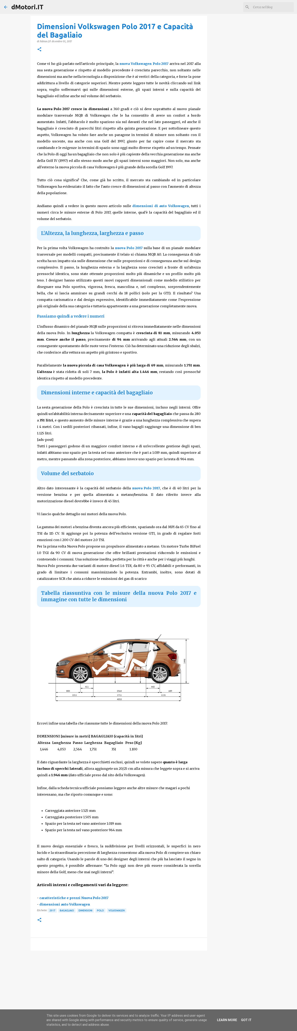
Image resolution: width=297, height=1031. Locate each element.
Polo (100, 910)
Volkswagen (116, 910)
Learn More (227, 1020)
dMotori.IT (27, 7)
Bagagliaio (67, 910)
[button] (39, 49)
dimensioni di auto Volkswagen (160, 206)
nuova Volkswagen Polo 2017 (144, 64)
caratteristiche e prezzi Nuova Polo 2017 (73, 898)
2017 (52, 910)
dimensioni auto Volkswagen (64, 904)
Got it (246, 1020)
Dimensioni (85, 910)
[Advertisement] (119, 985)
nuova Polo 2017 (129, 248)
